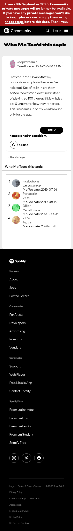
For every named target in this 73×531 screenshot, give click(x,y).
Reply (52, 130)
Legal (12, 486)
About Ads (34, 498)
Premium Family (20, 426)
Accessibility (15, 504)
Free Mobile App (20, 383)
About (13, 279)
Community (21, 30)
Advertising (17, 331)
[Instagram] (14, 458)
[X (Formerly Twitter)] (26, 458)
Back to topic (18, 157)
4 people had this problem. (28, 135)
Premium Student (21, 434)
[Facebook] (39, 458)
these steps (14, 22)
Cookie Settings (17, 498)
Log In (57, 30)
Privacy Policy (15, 492)
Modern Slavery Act (18, 510)
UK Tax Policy (15, 517)
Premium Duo (18, 418)
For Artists (16, 314)
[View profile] (12, 63)
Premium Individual (22, 409)
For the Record (19, 296)
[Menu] (66, 30)
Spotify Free (17, 442)
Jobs (12, 287)
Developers (17, 323)
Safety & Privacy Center (29, 486)
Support (15, 366)
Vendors (15, 347)
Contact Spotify (20, 391)
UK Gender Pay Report (20, 523)
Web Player (17, 374)
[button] (62, 64)
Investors (15, 339)
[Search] (48, 30)
